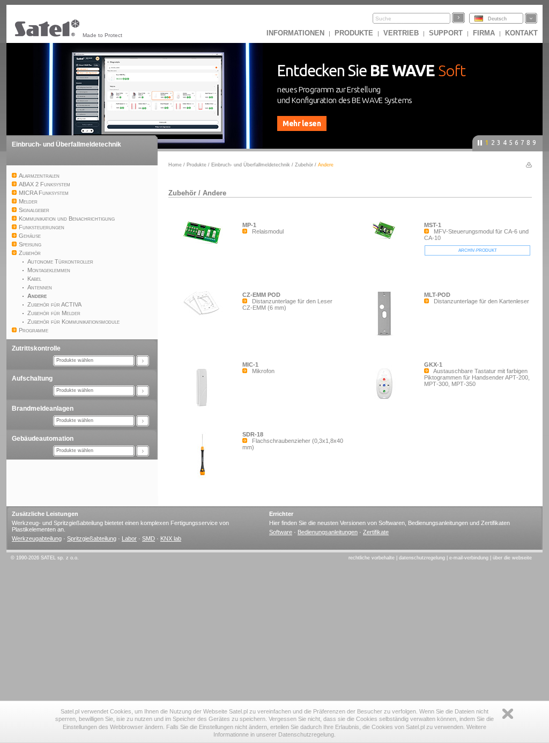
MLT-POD (437, 295)
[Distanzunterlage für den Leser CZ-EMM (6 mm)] (205, 318)
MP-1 (249, 225)
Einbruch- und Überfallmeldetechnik (66, 144)
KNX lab (170, 538)
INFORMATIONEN (295, 33)
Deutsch (497, 18)
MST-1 (432, 225)
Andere (214, 193)
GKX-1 (433, 364)
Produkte (354, 33)
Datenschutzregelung (422, 557)
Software (280, 532)
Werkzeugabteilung (37, 538)
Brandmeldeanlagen (42, 408)
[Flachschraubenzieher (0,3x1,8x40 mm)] (205, 478)
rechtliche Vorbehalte (371, 557)
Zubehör (304, 164)
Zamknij (507, 714)
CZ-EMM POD (261, 295)
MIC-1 (250, 364)
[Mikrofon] (205, 413)
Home (175, 164)
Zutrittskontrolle (36, 348)
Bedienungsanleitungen (328, 532)
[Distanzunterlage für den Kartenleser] (387, 337)
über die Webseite (512, 557)
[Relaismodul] (205, 247)
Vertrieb (401, 33)
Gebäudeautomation (42, 438)
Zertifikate (376, 532)
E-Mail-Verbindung (468, 557)
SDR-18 (252, 434)
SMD (148, 538)
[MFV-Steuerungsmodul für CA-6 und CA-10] (387, 242)
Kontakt (521, 33)
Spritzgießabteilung (91, 538)
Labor (129, 538)
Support (446, 33)
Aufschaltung (32, 378)
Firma (484, 33)
